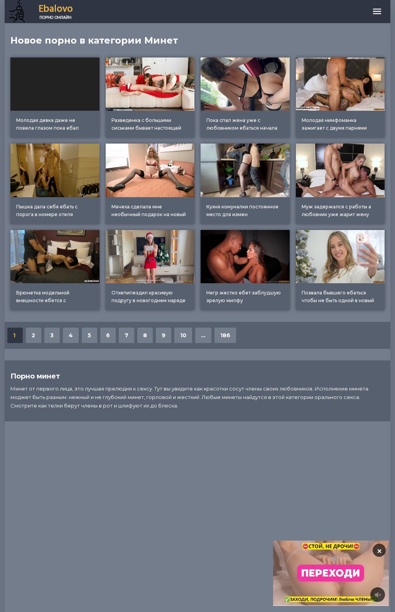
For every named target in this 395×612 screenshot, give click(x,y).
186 (225, 335)
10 (183, 335)
